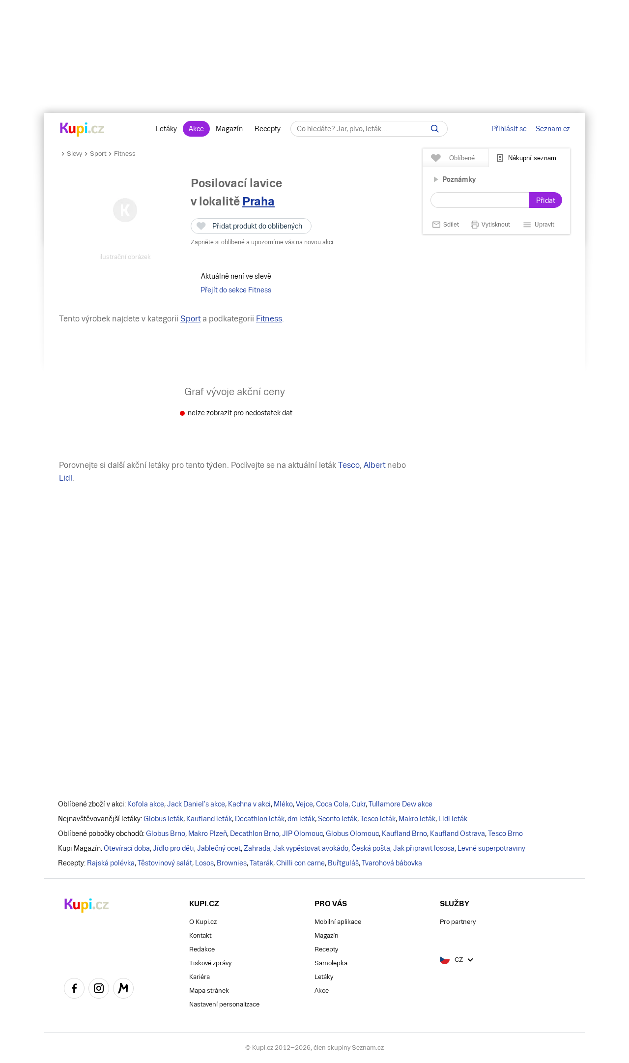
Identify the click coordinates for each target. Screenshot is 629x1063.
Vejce (304, 804)
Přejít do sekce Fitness (235, 290)
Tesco (349, 465)
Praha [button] (258, 201)
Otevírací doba (127, 848)
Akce (196, 129)
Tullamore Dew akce (400, 804)
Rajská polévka (111, 863)
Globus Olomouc (352, 833)
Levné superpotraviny (491, 848)
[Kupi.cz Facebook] (74, 990)
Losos (204, 863)
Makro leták (417, 819)
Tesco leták (378, 819)
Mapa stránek (209, 990)
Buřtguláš (343, 863)
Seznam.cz (553, 129)
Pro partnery (458, 921)
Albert (374, 465)
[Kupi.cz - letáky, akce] (82, 130)
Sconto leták (337, 819)
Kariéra (199, 976)
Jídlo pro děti (173, 848)
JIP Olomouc (302, 833)
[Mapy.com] (123, 990)
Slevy (74, 153)
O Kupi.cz (203, 921)
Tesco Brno (505, 833)
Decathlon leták (260, 819)
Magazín (229, 129)
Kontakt (200, 935)
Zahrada (257, 848)
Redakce (202, 949)
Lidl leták (452, 819)
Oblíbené (462, 158)
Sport (98, 153)
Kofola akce (145, 804)
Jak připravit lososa (424, 848)
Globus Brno (165, 833)
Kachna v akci (249, 804)
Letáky (166, 129)
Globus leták (163, 819)
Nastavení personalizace (224, 1004)
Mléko (283, 804)
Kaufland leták (209, 819)
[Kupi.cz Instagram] (98, 990)
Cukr (358, 804)
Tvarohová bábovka (392, 863)
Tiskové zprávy (210, 963)
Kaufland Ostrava (457, 833)
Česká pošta (370, 848)
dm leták (301, 819)
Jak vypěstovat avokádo (310, 848)
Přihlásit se (509, 129)
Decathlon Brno (254, 833)
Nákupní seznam (532, 158)
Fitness (125, 153)
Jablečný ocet (219, 848)
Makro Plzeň (207, 833)
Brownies (232, 863)
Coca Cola (332, 804)
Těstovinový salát (165, 863)
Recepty (268, 129)
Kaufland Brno (404, 833)
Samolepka (330, 963)
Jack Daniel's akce (196, 804)
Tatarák (261, 863)
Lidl (65, 478)
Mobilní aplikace (337, 921)
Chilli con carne (300, 863)
